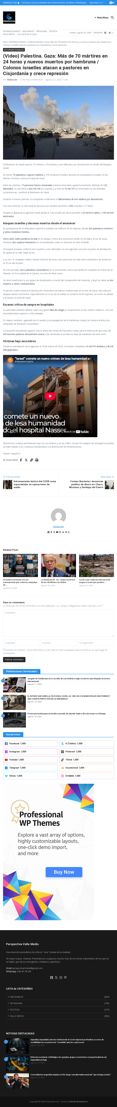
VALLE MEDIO (9, 34)
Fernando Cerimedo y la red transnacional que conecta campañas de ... (20, 582)
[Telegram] (66, 532)
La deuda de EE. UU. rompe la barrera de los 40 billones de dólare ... (58, 581)
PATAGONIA (41, 31)
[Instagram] (60, 532)
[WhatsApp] (69, 532)
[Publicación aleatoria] (105, 33)
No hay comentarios (33, 79)
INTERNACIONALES (11, 31)
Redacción (12, 79)
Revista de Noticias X (79, 1101)
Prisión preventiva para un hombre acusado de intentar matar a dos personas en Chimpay (66, 714)
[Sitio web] (48, 532)
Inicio (5, 42)
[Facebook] (51, 532)
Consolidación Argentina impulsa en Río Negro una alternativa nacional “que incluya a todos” (70, 1075)
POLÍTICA (53, 31)
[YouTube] (57, 532)
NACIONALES (28, 31)
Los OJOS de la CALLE (27, 34)
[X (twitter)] (54, 532)
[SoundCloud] (63, 532)
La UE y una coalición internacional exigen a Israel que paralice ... (94, 581)
